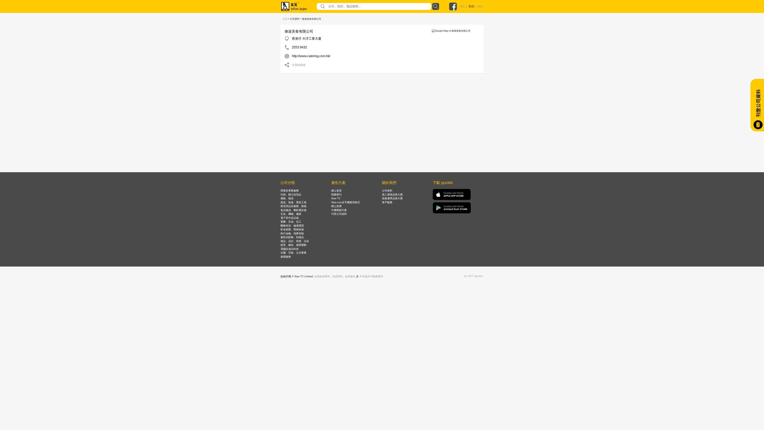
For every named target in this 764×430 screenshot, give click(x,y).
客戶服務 (387, 202)
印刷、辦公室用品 (291, 194)
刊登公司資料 (339, 213)
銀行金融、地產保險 (292, 233)
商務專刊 (336, 194)
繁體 (471, 6)
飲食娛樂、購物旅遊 (292, 229)
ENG (462, 6)
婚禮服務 (286, 256)
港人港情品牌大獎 (392, 194)
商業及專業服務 (290, 190)
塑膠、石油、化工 (291, 221)
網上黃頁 (336, 190)
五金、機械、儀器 (291, 213)
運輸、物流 (287, 198)
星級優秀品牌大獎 (392, 198)
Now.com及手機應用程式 (345, 202)
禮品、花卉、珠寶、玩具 (295, 241)
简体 (480, 6)
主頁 (285, 19)
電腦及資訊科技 (290, 248)
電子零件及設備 (290, 217)
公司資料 (387, 190)
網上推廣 (336, 206)
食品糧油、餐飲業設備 (293, 210)
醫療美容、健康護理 (292, 225)
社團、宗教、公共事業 (293, 252)
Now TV (335, 198)
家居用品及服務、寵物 (293, 206)
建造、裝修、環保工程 (293, 202)
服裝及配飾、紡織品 (292, 237)
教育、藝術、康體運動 (293, 244)
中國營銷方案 (339, 210)
